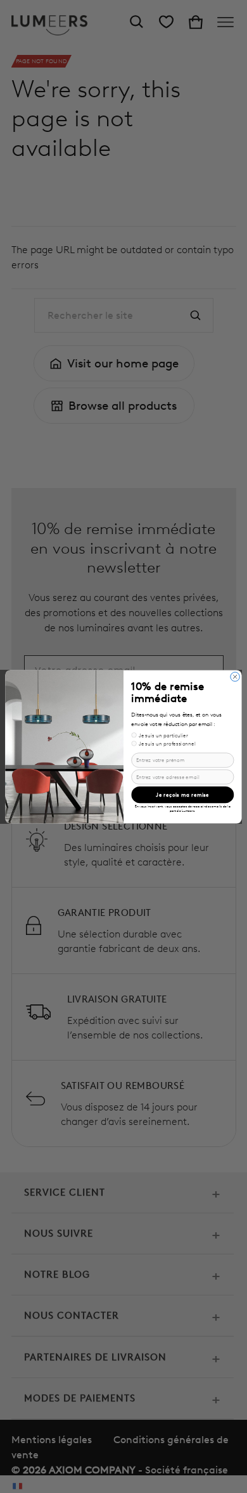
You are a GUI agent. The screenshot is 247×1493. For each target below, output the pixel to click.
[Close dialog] (235, 676)
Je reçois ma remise (182, 794)
